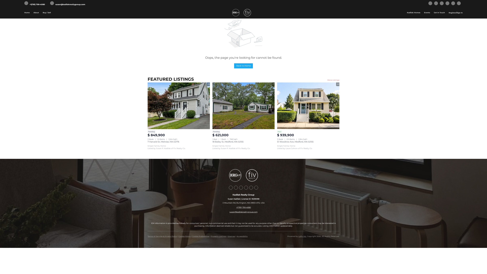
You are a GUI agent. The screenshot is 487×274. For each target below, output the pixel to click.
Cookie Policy (185, 236)
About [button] (36, 13)
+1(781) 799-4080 (243, 207)
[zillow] (442, 3)
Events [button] (427, 13)
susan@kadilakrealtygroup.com (244, 212)
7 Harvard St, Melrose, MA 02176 (163, 142)
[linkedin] (436, 3)
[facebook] (430, 3)
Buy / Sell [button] (47, 13)
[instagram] (447, 3)
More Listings (333, 80)
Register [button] (452, 13)
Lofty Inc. (302, 236)
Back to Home (243, 66)
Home (27, 13)
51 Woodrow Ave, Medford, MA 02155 (295, 142)
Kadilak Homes (413, 13)
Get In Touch (439, 13)
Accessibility (242, 236)
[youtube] (453, 3)
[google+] (459, 3)
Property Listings (218, 236)
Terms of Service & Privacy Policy (162, 236)
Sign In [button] (460, 13)
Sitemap (231, 236)
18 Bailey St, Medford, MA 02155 (228, 142)
